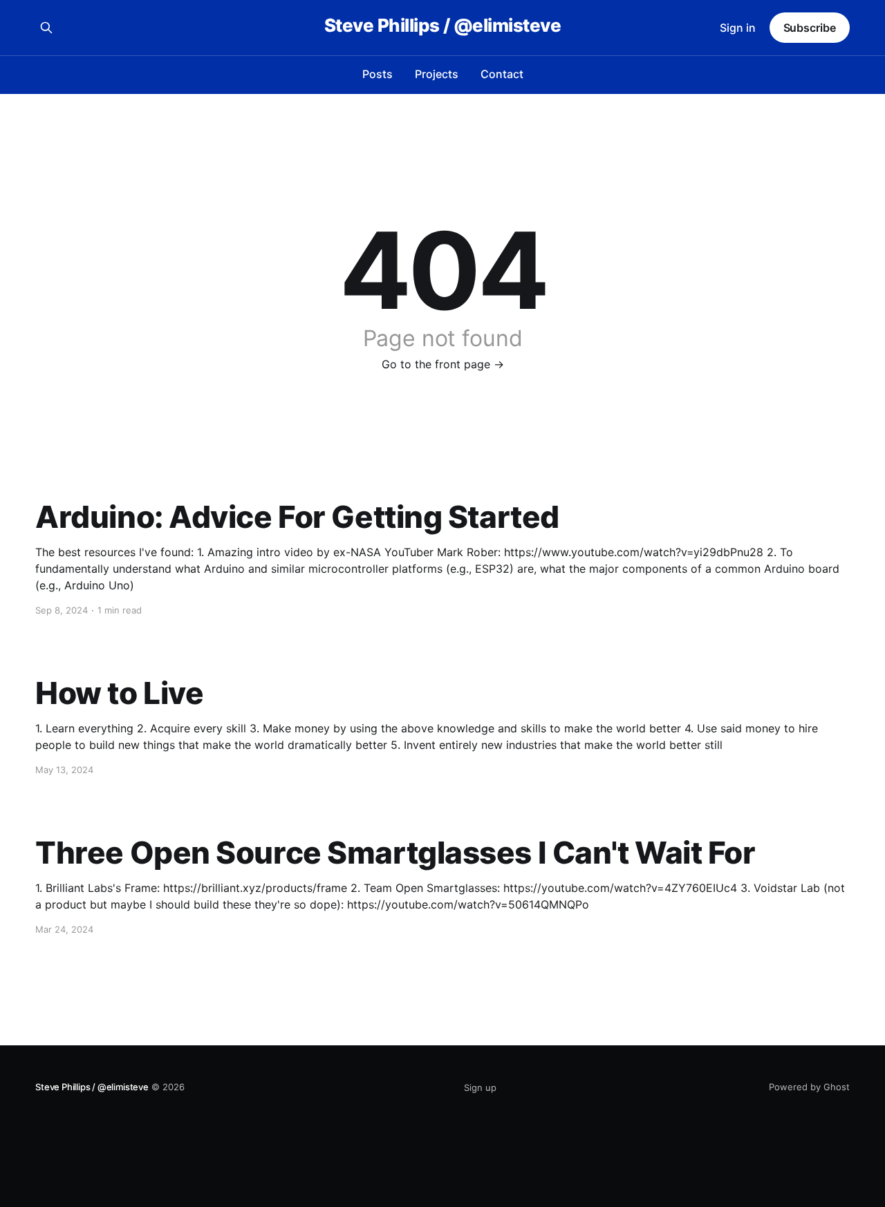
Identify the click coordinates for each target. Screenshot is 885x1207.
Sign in (738, 28)
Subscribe (809, 28)
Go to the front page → (443, 364)
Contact (502, 74)
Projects (436, 74)
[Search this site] (46, 28)
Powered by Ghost (809, 1086)
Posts (377, 74)
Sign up (480, 1087)
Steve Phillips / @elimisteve (442, 26)
